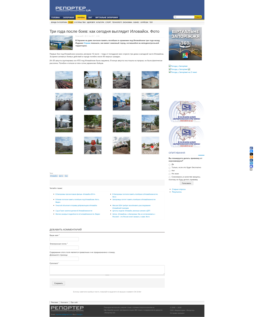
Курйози (144, 22)
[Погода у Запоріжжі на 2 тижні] (183, 71)
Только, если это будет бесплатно (186, 167)
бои (66, 176)
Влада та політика (59, 22)
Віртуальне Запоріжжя (107, 17)
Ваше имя (55, 235)
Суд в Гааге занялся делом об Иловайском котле (74, 210)
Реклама (54, 302)
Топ (151, 22)
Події (71, 22)
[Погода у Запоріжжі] (178, 65)
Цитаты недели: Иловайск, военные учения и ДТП (131, 210)
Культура (100, 22)
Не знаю (175, 173)
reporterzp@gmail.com (64, 314)
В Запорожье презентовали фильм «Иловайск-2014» (76, 194)
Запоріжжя (68, 17)
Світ (90, 17)
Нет (173, 170)
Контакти (64, 302)
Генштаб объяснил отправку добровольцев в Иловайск (76, 205)
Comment (54, 263)
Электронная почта (59, 243)
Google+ (80, 314)
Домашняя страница (58, 254)
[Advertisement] (107, 165)
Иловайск (53, 176)
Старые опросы (179, 189)
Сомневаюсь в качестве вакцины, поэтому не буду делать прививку (185, 178)
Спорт (108, 22)
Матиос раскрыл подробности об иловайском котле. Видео (78, 214)
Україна (81, 17)
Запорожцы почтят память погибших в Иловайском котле (134, 199)
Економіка (127, 22)
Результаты (177, 191)
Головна (55, 17)
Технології (117, 22)
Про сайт (74, 302)
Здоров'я (91, 22)
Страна (87, 43)
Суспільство (80, 22)
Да (173, 164)
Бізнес (136, 22)
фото (61, 176)
